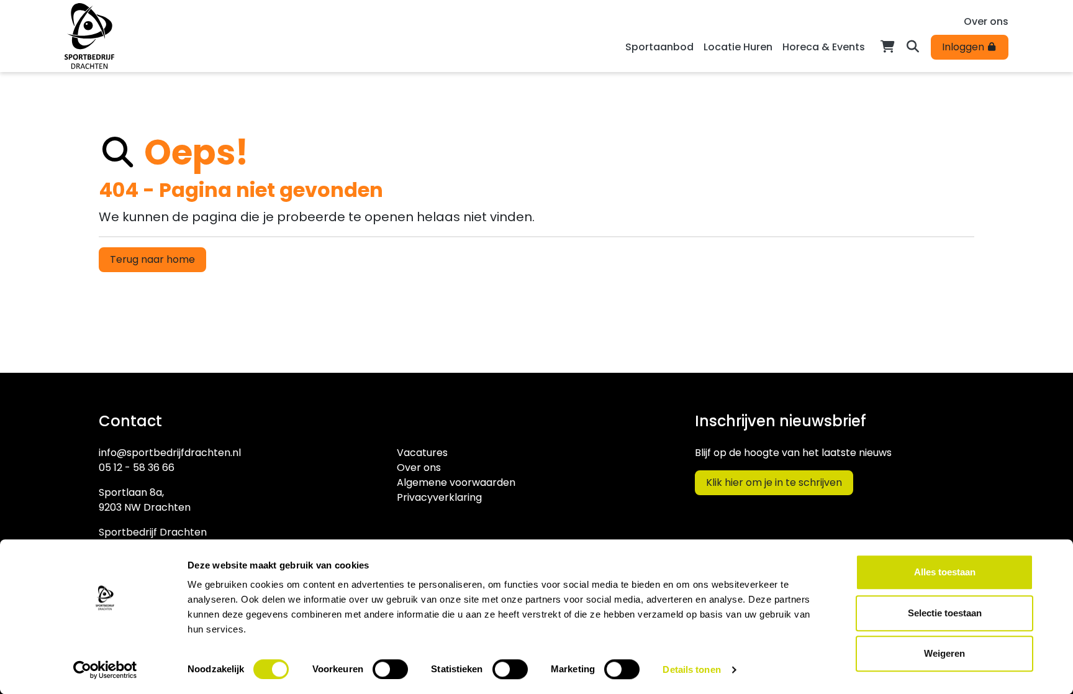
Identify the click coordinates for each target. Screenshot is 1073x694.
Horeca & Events (823, 47)
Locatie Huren (738, 47)
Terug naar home (152, 259)
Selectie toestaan (945, 613)
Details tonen (691, 669)
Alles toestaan (945, 572)
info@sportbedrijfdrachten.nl (170, 452)
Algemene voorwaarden (456, 482)
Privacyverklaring (439, 497)
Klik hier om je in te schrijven (774, 482)
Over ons (986, 21)
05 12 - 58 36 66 (136, 467)
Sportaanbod (659, 47)
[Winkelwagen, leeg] (887, 45)
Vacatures (422, 452)
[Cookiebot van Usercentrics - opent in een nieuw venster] (105, 669)
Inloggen (964, 47)
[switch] (390, 669)
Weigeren (944, 653)
